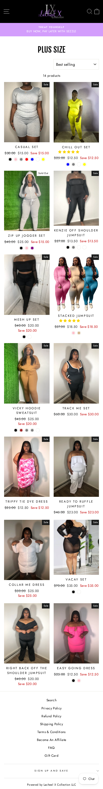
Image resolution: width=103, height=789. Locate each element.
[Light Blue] (68, 164)
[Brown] (21, 430)
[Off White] (79, 247)
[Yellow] (43, 159)
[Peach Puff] (79, 164)
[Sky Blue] (32, 159)
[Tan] (79, 333)
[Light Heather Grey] (32, 430)
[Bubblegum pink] (27, 248)
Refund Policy (51, 716)
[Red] (27, 159)
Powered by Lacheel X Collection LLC (51, 785)
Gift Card (51, 755)
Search (51, 700)
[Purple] (32, 248)
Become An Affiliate (51, 739)
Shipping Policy (51, 724)
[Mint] (79, 592)
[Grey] (21, 159)
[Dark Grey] (73, 247)
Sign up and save (51, 771)
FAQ (51, 747)
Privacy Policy (51, 708)
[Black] (10, 159)
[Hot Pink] (15, 159)
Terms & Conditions (51, 731)
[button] (69, 151)
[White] (38, 159)
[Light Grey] (73, 164)
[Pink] (73, 333)
